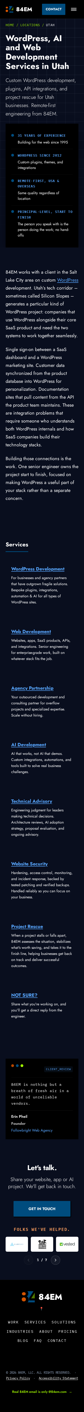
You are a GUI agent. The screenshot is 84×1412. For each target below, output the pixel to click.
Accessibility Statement (58, 1378)
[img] (17, 1244)
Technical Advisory (31, 801)
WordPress (67, 280)
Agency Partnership (32, 688)
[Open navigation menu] (73, 9)
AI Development (28, 744)
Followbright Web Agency (31, 1130)
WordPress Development (37, 569)
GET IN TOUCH (42, 1208)
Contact (54, 9)
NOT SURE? (24, 995)
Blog (23, 1340)
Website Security (29, 863)
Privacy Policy (18, 1378)
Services (35, 1322)
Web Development (31, 631)
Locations (30, 25)
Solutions (64, 1322)
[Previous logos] (28, 1260)
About (46, 1331)
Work (13, 1322)
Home (10, 25)
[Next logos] (55, 1260)
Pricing (67, 1331)
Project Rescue (27, 926)
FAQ (38, 1340)
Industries (20, 1331)
